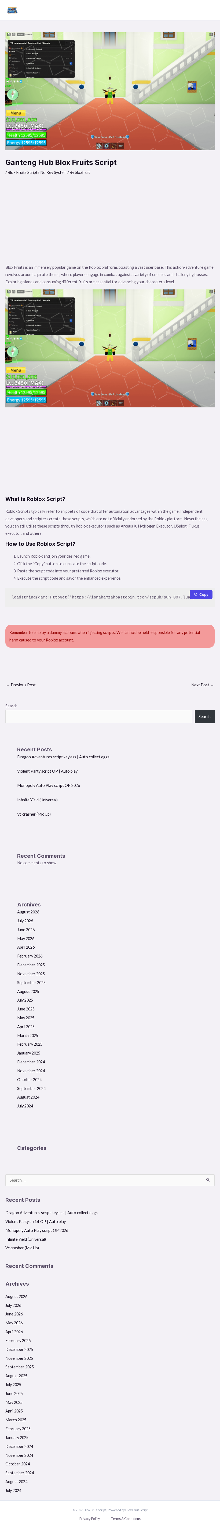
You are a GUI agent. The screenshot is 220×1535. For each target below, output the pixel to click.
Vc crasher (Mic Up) (34, 814)
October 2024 (29, 1079)
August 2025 (28, 991)
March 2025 (27, 1035)
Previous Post (21, 685)
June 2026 (26, 929)
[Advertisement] (110, 223)
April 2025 (26, 1026)
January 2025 (28, 1053)
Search (11, 706)
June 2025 (26, 1009)
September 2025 (31, 982)
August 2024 (28, 1097)
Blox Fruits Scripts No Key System (37, 172)
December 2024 (31, 1062)
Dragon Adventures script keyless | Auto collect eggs (63, 757)
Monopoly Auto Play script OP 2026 (48, 785)
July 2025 (25, 1000)
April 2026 (26, 947)
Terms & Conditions (126, 1518)
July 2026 (25, 921)
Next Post (202, 685)
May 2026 (25, 938)
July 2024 (25, 1106)
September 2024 (31, 1088)
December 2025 (31, 965)
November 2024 (31, 1070)
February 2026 (29, 956)
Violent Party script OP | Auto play (47, 771)
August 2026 (28, 912)
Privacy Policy (89, 1518)
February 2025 (29, 1044)
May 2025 (25, 1018)
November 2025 (31, 973)
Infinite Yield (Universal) (37, 800)
